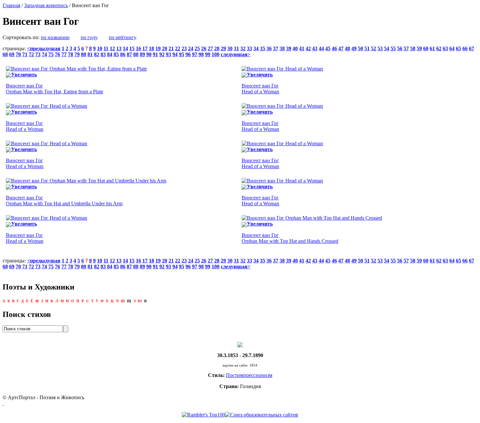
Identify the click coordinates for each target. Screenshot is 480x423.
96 (188, 54)
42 (308, 48)
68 (5, 54)
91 (155, 54)
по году (89, 37)
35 (262, 48)
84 (109, 54)
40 (295, 48)
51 (367, 48)
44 (321, 48)
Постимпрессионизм (249, 375)
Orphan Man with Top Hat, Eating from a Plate (54, 88)
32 (243, 48)
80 (83, 54)
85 (116, 54)
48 (347, 48)
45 (327, 48)
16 (138, 48)
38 (282, 48)
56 (399, 48)
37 (275, 48)
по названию (55, 37)
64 (452, 48)
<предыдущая (43, 48)
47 (341, 48)
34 (256, 48)
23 (184, 48)
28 (216, 48)
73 (37, 54)
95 (181, 54)
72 (31, 54)
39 (288, 48)
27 (210, 48)
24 (190, 48)
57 (406, 48)
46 (334, 48)
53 (380, 48)
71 (24, 54)
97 (194, 54)
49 (354, 48)
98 (201, 54)
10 (99, 48)
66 (465, 48)
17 (145, 48)
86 (122, 54)
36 (269, 48)
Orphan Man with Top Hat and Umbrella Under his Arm (64, 200)
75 (51, 54)
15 (132, 48)
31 (236, 48)
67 (471, 48)
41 (301, 48)
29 (223, 48)
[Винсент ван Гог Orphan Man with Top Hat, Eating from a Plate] (76, 68)
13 (118, 48)
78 (70, 54)
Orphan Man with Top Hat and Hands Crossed (290, 238)
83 (103, 54)
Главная (11, 5)
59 (419, 48)
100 (215, 54)
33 (249, 48)
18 (151, 48)
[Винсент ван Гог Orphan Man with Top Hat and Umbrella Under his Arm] (86, 180)
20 (164, 48)
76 (57, 54)
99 (207, 54)
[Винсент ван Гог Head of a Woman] (282, 68)
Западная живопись (46, 5)
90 (149, 54)
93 (168, 54)
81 (90, 54)
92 (162, 54)
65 (458, 48)
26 (203, 48)
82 (96, 54)
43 (314, 48)
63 (445, 48)
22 (177, 48)
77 (64, 54)
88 (135, 54)
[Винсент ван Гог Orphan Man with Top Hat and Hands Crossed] (312, 218)
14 (125, 48)
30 (229, 48)
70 (18, 54)
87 (129, 54)
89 (142, 54)
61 (432, 48)
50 (360, 48)
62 (438, 48)
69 (11, 54)
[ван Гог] (240, 344)
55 (393, 48)
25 (197, 48)
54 (386, 48)
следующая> (235, 54)
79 (77, 54)
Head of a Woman (260, 88)
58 (412, 48)
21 (171, 48)
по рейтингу (122, 37)
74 (44, 54)
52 (373, 48)
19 (158, 48)
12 (112, 48)
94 (175, 54)
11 (106, 48)
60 (425, 48)
